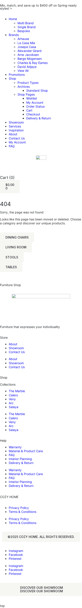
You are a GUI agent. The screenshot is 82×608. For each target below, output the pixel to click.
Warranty (15, 447)
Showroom (16, 122)
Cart (29, 110)
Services (15, 126)
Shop (12, 78)
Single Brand (26, 27)
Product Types (27, 82)
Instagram (16, 551)
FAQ (12, 146)
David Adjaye (27, 67)
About (13, 134)
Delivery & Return (38, 118)
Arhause (23, 39)
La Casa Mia (26, 43)
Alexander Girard (29, 51)
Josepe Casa (26, 47)
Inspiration (16, 130)
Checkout (33, 114)
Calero (13, 395)
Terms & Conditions (22, 512)
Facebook (16, 554)
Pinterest (15, 558)
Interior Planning (20, 459)
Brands (14, 35)
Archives (23, 86)
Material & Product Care (26, 451)
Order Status (35, 106)
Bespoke (23, 31)
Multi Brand (25, 23)
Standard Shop (37, 90)
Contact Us (17, 138)
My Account (34, 102)
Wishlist (31, 98)
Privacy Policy (19, 508)
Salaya (13, 407)
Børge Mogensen (29, 58)
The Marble (17, 391)
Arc (11, 403)
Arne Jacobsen (28, 55)
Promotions (17, 74)
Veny (12, 399)
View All (22, 70)
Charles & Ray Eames (32, 63)
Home (13, 19)
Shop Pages (26, 94)
